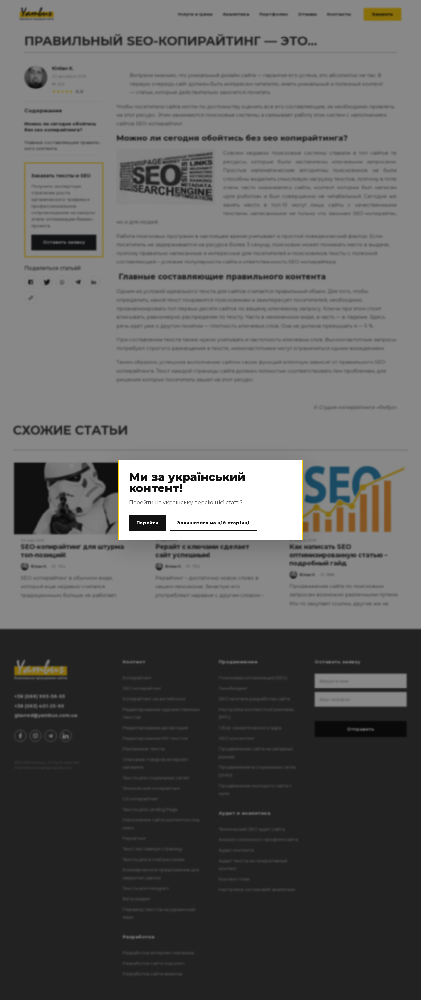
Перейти (147, 522)
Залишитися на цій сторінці (213, 522)
